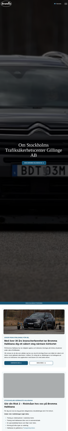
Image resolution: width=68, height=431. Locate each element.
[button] (58, 3)
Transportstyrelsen (29, 428)
